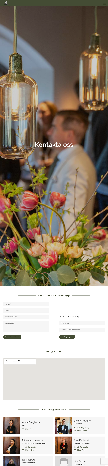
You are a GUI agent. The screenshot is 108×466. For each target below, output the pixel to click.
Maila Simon (82, 431)
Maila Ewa (81, 450)
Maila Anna (29, 429)
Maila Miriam (30, 450)
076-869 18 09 (83, 428)
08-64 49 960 (30, 447)
